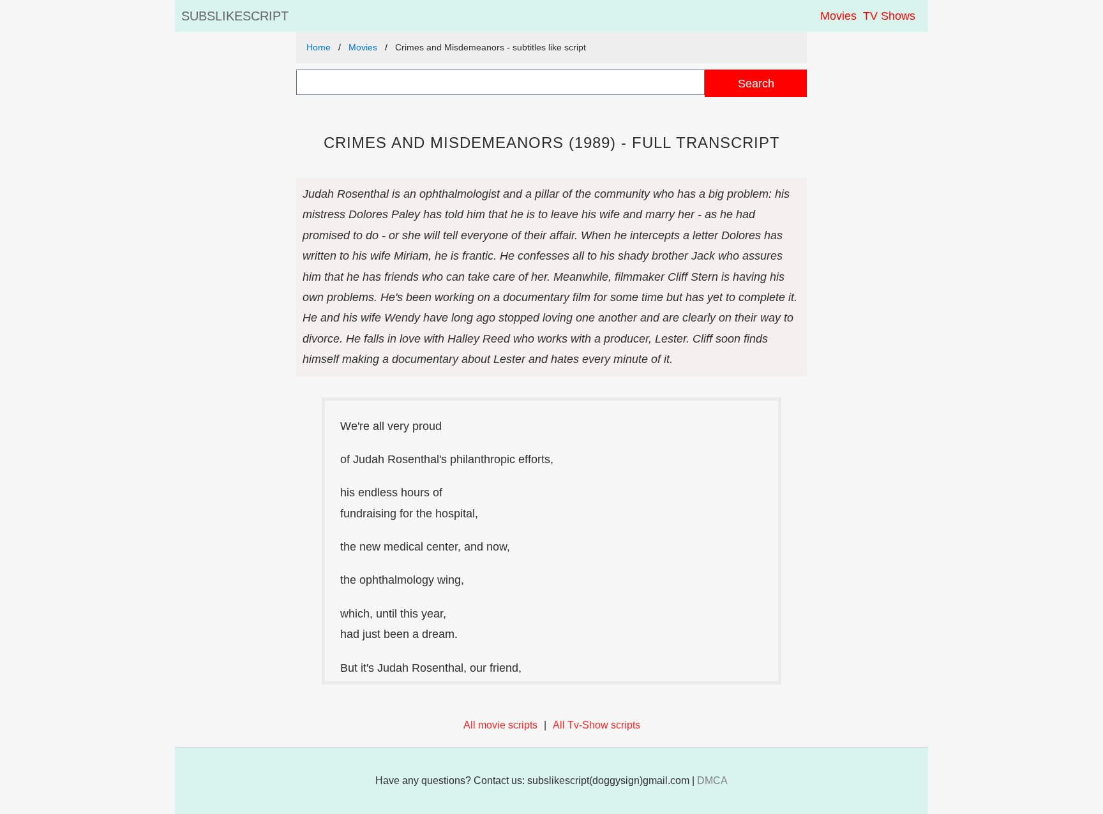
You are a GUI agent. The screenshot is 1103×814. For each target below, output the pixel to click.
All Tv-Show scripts (596, 725)
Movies (838, 16)
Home (318, 47)
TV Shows (889, 16)
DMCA (712, 780)
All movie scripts (500, 725)
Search (756, 83)
